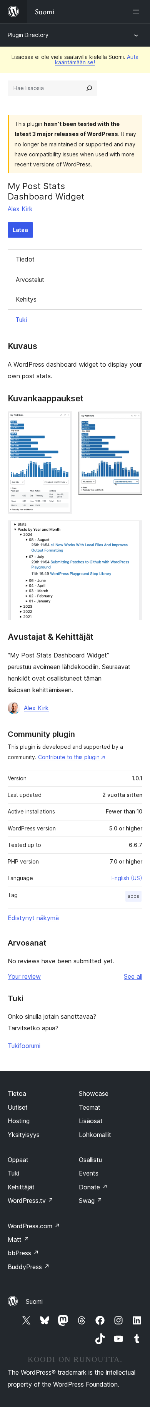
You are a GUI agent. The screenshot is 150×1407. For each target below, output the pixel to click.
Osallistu (90, 1160)
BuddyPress (29, 1267)
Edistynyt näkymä (33, 918)
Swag (90, 1200)
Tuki (21, 320)
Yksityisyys (24, 1135)
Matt (18, 1239)
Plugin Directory (28, 35)
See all (133, 976)
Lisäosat (91, 1121)
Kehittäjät (21, 1187)
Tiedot (25, 259)
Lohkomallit (95, 1135)
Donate (93, 1187)
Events (88, 1173)
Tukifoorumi (24, 1046)
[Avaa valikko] (137, 11)
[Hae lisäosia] (89, 88)
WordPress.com (34, 1226)
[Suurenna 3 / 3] (132, 531)
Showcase (93, 1093)
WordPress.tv (30, 1200)
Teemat (89, 1107)
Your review (24, 976)
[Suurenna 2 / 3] (132, 422)
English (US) (127, 878)
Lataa (20, 229)
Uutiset (18, 1107)
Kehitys (26, 299)
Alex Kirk (20, 209)
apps (133, 896)
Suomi (34, 1301)
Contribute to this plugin (69, 757)
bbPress (23, 1253)
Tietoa (17, 1093)
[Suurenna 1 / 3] (61, 422)
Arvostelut (30, 279)
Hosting (19, 1121)
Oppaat (18, 1160)
